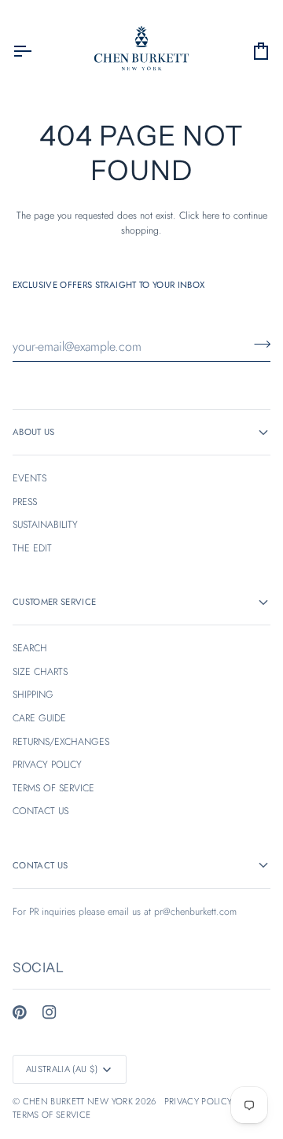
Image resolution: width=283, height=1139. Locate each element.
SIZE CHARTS (40, 672)
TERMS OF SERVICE (53, 788)
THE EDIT (32, 548)
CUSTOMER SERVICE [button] (54, 601)
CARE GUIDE (39, 718)
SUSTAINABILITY (45, 525)
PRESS (25, 502)
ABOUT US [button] (34, 432)
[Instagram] (49, 1012)
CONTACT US (40, 811)
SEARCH (30, 648)
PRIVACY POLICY (47, 764)
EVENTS (29, 478)
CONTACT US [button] (40, 865)
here (210, 215)
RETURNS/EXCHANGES (61, 742)
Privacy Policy (198, 1101)
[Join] (257, 344)
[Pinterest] (20, 1012)
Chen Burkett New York (78, 1101)
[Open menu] (36, 50)
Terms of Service (51, 1114)
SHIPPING (33, 694)
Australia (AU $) (61, 1069)
